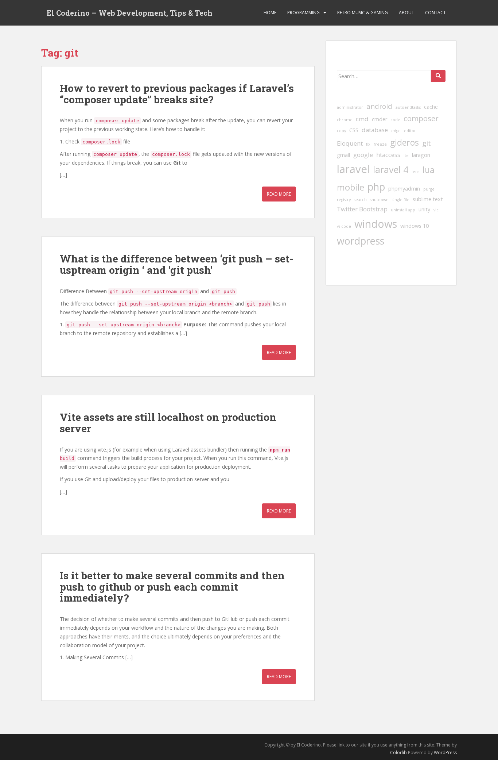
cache (431, 106)
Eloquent (350, 143)
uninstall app (403, 209)
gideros (404, 142)
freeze (380, 144)
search (360, 199)
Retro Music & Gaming (362, 12)
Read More (279, 194)
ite (406, 155)
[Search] (438, 76)
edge (396, 130)
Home (270, 12)
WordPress (445, 752)
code (395, 119)
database (375, 130)
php (376, 186)
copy (341, 130)
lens (415, 171)
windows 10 (414, 225)
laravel (353, 169)
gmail (343, 154)
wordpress (360, 240)
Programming (303, 12)
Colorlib (398, 752)
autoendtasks (408, 107)
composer (421, 118)
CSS (353, 130)
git (426, 143)
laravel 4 (390, 169)
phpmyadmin (404, 188)
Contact (435, 12)
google (363, 154)
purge (429, 189)
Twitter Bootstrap (362, 209)
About (406, 12)
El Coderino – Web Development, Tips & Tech (130, 13)
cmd (362, 119)
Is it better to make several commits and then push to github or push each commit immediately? (172, 587)
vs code (344, 226)
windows (375, 223)
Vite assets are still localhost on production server (168, 422)
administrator (350, 107)
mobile (350, 187)
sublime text (428, 199)
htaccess (388, 154)
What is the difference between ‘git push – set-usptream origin (177, 264)
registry (344, 199)
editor (410, 130)
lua (429, 170)
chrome (345, 119)
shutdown (379, 199)
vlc (436, 209)
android (379, 106)
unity (424, 209)
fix (368, 144)
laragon (421, 154)
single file (400, 199)
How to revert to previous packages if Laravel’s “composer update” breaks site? (177, 93)
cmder (379, 119)
